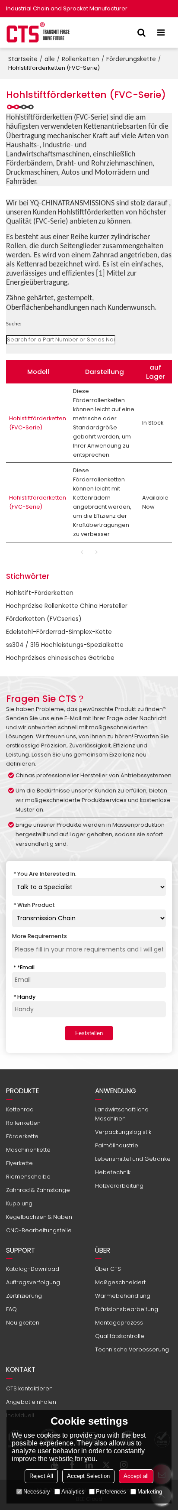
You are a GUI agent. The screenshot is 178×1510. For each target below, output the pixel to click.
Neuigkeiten (22, 1322)
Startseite (23, 59)
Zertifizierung (24, 1295)
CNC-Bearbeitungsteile (39, 1230)
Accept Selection (88, 1476)
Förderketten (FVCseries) (44, 618)
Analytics (73, 1491)
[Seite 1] (81, 552)
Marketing (149, 1491)
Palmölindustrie (116, 1145)
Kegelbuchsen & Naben (39, 1217)
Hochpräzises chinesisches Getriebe (60, 657)
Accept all (136, 1476)
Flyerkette (19, 1163)
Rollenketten (80, 59)
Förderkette (22, 1136)
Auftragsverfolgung (33, 1282)
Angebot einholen (31, 1402)
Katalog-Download (32, 1269)
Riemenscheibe (28, 1176)
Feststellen (89, 1033)
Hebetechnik (112, 1172)
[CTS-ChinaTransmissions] (38, 32)
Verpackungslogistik (123, 1132)
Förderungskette (131, 59)
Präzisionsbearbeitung (126, 1309)
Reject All (41, 1476)
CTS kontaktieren (29, 1388)
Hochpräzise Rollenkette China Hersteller (66, 605)
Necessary (36, 1491)
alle (49, 59)
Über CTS (108, 1269)
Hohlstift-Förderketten (39, 592)
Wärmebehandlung (122, 1295)
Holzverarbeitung (119, 1185)
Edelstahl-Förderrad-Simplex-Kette (59, 631)
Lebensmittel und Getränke (133, 1159)
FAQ (11, 1309)
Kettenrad (20, 1109)
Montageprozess (119, 1322)
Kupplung (19, 1203)
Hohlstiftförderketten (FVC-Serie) (37, 423)
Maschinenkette (28, 1149)
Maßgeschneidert (120, 1282)
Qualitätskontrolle (119, 1336)
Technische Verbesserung (132, 1349)
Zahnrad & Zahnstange (38, 1190)
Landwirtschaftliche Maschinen (122, 1114)
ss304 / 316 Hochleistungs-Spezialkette (65, 644)
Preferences (111, 1491)
